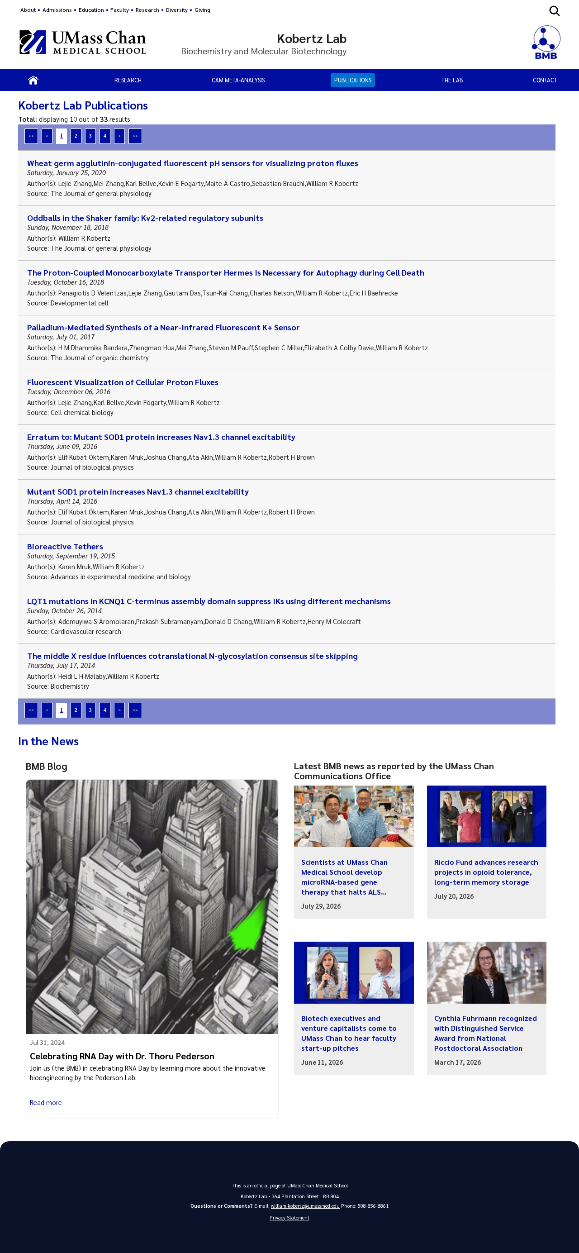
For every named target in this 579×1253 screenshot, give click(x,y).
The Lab (452, 80)
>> (135, 135)
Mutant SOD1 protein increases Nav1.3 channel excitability (138, 491)
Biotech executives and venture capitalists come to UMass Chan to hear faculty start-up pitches (349, 1033)
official (261, 1185)
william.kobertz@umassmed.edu (305, 1205)
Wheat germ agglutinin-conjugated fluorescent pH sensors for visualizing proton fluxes (192, 162)
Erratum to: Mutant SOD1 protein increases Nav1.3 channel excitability (161, 436)
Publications (352, 80)
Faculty (119, 9)
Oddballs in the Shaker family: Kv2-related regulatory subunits (145, 217)
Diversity (177, 9)
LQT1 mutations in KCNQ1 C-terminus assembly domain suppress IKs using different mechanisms (209, 601)
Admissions (57, 9)
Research (128, 80)
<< (31, 135)
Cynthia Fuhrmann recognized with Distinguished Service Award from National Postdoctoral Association (485, 1033)
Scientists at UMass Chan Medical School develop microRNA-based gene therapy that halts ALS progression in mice (344, 881)
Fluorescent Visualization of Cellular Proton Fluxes (122, 381)
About (28, 9)
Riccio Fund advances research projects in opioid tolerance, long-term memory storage (486, 871)
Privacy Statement (289, 1217)
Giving (202, 9)
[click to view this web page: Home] (33, 80)
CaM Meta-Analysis (238, 80)
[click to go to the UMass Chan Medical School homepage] (82, 43)
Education (91, 9)
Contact (545, 80)
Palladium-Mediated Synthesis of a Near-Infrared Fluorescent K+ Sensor (163, 327)
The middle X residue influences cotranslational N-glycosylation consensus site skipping (192, 655)
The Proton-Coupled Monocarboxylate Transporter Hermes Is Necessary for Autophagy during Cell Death (225, 272)
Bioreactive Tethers (65, 546)
